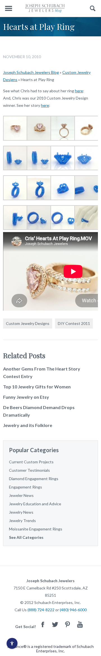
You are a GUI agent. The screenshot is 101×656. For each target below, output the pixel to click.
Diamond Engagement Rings (33, 478)
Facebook (43, 624)
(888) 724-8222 (40, 609)
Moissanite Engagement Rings (35, 529)
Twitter (55, 624)
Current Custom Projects (31, 461)
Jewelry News (21, 512)
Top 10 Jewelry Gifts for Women (37, 386)
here (79, 90)
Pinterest (67, 624)
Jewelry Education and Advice (35, 503)
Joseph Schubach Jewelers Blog (31, 72)
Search (93, 8)
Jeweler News (21, 495)
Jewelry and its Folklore (27, 425)
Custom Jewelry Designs (27, 323)
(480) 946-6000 (73, 609)
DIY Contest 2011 (74, 323)
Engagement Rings (25, 487)
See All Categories (26, 537)
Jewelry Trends (22, 520)
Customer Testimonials (29, 470)
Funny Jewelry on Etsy (26, 397)
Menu (8, 8)
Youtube (80, 624)
